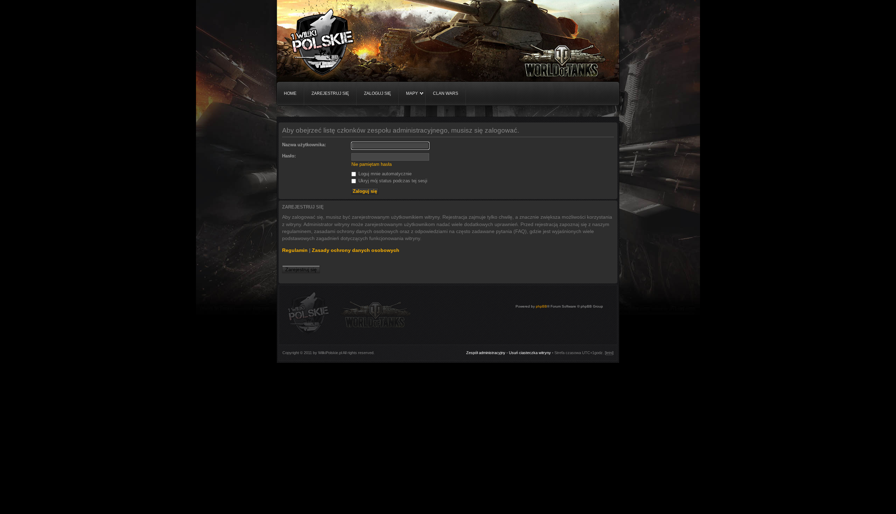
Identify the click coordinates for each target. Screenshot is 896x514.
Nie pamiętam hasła (371, 164)
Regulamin (295, 250)
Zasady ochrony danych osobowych (355, 250)
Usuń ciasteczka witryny (530, 353)
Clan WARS (445, 93)
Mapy (412, 93)
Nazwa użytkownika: (304, 144)
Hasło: (289, 156)
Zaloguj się (377, 93)
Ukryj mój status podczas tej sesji (392, 180)
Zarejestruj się (330, 93)
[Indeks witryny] (322, 43)
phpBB (541, 306)
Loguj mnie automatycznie (384, 173)
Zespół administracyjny (485, 353)
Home (290, 93)
